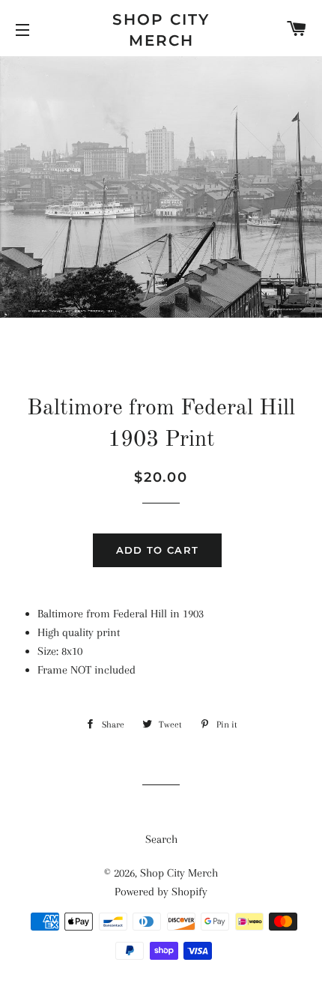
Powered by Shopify (161, 891)
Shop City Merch (161, 29)
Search (161, 839)
